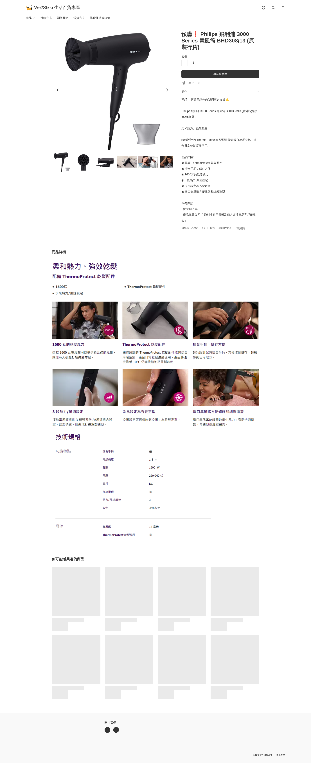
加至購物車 (220, 74)
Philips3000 (190, 228)
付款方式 (46, 17)
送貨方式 (79, 17)
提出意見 (280, 755)
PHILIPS (209, 228)
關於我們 (62, 17)
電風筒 (240, 228)
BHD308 (225, 228)
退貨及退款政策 (100, 17)
